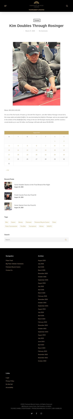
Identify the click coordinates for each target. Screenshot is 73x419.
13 (36, 150)
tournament (32, 226)
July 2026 (41, 263)
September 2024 (43, 306)
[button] (5, 6)
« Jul (7, 170)
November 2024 (43, 299)
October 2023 (42, 328)
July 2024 (41, 312)
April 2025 (41, 289)
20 (36, 154)
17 (9, 154)
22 (55, 154)
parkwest (28, 222)
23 (64, 154)
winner (41, 226)
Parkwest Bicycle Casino (42, 222)
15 (55, 150)
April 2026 (41, 267)
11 (18, 150)
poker (54, 222)
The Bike (23, 226)
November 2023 (43, 325)
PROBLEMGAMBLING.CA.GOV (41, 408)
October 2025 (42, 276)
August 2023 (42, 335)
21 (45, 154)
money (21, 222)
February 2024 (42, 322)
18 (18, 154)
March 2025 (41, 293)
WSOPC (49, 226)
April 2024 (41, 315)
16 (64, 150)
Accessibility (9, 387)
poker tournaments (11, 226)
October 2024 (42, 302)
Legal (7, 377)
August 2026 (42, 260)
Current (37, 20)
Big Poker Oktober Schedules (14, 263)
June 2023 (41, 341)
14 (45, 150)
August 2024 (42, 309)
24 (9, 159)
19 (27, 154)
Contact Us (9, 270)
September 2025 (43, 280)
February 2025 (42, 296)
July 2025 (41, 286)
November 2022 (43, 357)
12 (27, 150)
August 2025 (42, 283)
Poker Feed (9, 260)
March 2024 (41, 319)
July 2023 (41, 338)
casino (13, 222)
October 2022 (42, 361)
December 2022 (43, 354)
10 (9, 150)
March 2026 (41, 270)
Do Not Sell (9, 384)
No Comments (43, 31)
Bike (6, 222)
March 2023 (41, 348)
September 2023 (43, 332)
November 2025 (43, 273)
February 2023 (42, 351)
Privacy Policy (10, 381)
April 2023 (41, 344)
